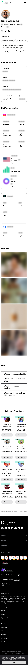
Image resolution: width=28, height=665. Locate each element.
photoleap (4, 638)
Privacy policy (5, 653)
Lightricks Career (6, 617)
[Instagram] (2, 528)
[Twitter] (15, 528)
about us (3, 610)
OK (14, 662)
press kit (3, 614)
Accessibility (12, 653)
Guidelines (4, 651)
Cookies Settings (12, 659)
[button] (24, 2)
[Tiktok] (9, 528)
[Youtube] (12, 528)
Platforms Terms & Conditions (14, 651)
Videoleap (4, 641)
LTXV (2, 631)
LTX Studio (4, 627)
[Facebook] (6, 528)
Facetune (4, 634)
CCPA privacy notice (20, 653)
